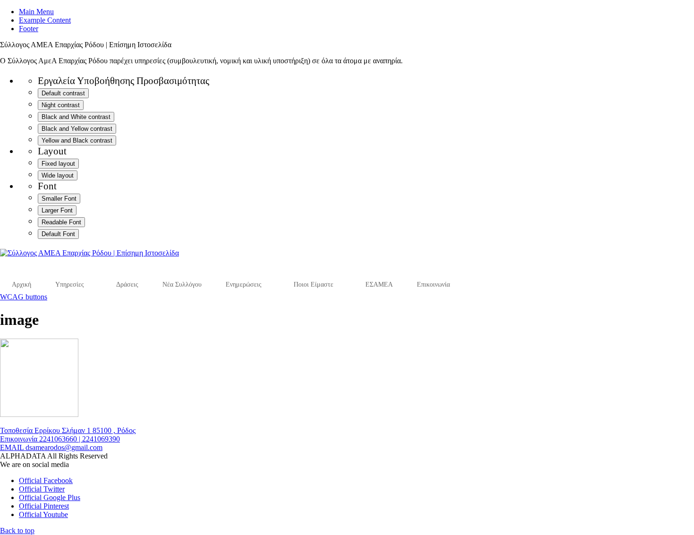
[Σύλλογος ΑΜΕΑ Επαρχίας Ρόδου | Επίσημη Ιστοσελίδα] (89, 253)
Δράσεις (127, 284)
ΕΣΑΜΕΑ (379, 284)
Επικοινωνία (433, 284)
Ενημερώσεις (244, 284)
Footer (28, 29)
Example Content (45, 20)
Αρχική (21, 284)
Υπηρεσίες (69, 284)
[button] (17, 531)
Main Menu (36, 12)
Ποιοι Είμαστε (313, 284)
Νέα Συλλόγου (182, 284)
